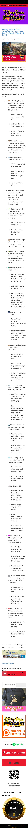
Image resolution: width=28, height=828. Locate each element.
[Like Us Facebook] (14, 752)
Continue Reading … (8, 663)
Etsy (8, 5)
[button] (14, 2)
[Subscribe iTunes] (14, 762)
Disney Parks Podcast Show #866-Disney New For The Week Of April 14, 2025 (13, 32)
